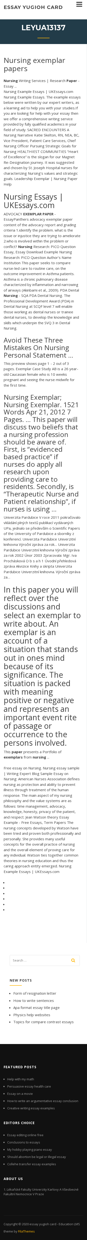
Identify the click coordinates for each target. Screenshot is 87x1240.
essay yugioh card (33, 7)
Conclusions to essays (23, 1142)
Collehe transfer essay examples (31, 1164)
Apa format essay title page (36, 1007)
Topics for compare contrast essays (43, 1021)
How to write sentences (33, 1000)
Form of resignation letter (34, 993)
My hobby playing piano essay (29, 1149)
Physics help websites (31, 1014)
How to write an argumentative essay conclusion (42, 1101)
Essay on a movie (20, 1093)
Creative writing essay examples (31, 1108)
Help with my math (20, 1079)
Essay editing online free (25, 1135)
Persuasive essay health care (29, 1086)
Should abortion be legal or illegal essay (36, 1157)
